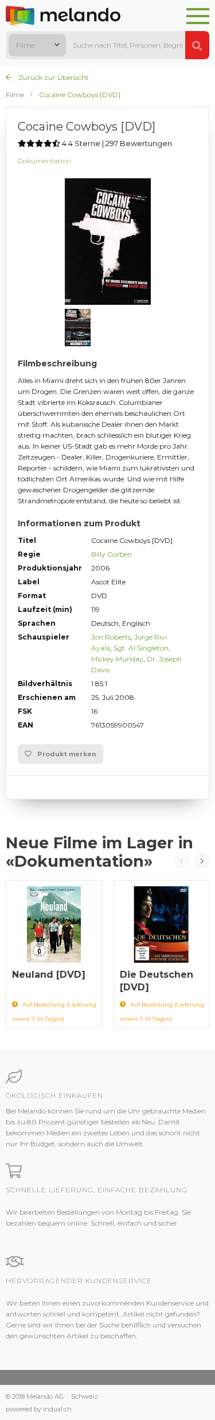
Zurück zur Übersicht (53, 77)
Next (201, 860)
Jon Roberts (111, 637)
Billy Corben (111, 554)
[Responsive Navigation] (197, 16)
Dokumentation (44, 160)
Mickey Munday (117, 658)
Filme (15, 94)
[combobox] (37, 45)
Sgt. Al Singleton (141, 648)
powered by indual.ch (39, 1409)
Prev (181, 860)
